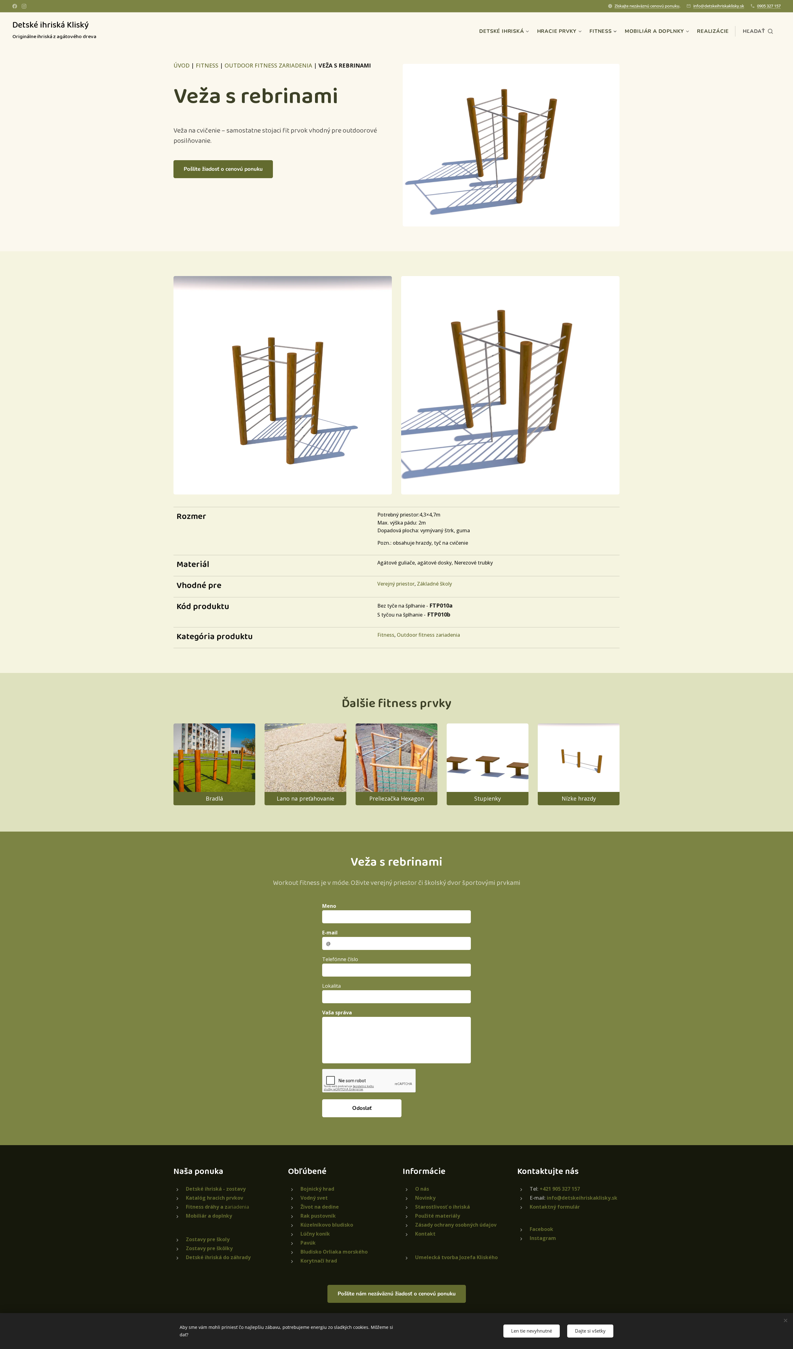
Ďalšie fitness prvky (396, 704)
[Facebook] (15, 6)
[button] (758, 31)
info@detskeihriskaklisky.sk (718, 6)
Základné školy (434, 583)
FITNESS (207, 65)
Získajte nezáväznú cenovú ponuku (647, 6)
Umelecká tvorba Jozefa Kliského (456, 1257)
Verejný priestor (395, 583)
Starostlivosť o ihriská (442, 1206)
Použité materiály (437, 1215)
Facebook (541, 1229)
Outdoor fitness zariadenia (428, 634)
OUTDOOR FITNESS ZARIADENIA (268, 65)
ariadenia (217, 1206)
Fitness (385, 634)
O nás (422, 1188)
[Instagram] (24, 6)
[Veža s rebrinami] (511, 145)
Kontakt (425, 1233)
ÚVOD (181, 65)
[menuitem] (505, 31)
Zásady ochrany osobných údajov (456, 1224)
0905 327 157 (769, 6)
